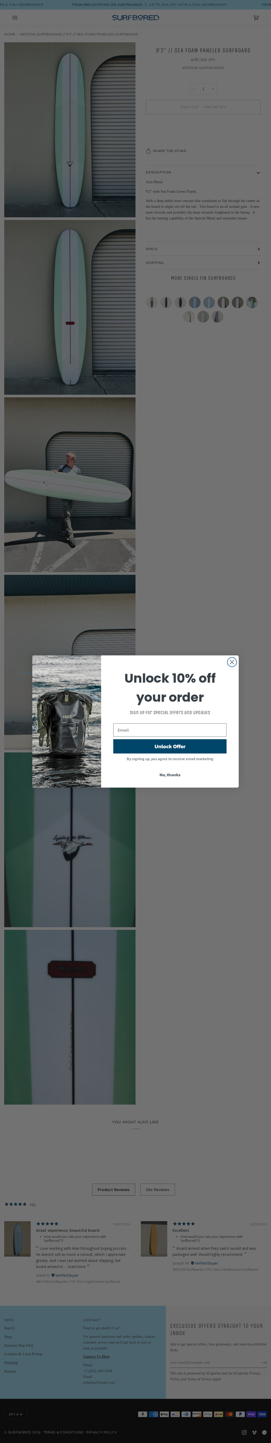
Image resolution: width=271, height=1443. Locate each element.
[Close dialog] (232, 662)
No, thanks (170, 774)
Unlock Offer (170, 746)
